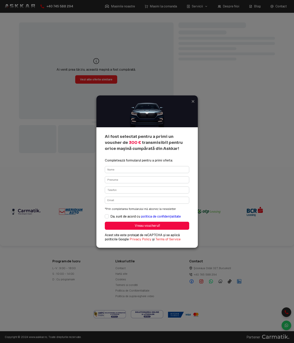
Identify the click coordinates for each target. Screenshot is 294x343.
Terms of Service (168, 239)
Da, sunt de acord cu (145, 216)
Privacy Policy (140, 239)
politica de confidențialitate (161, 216)
